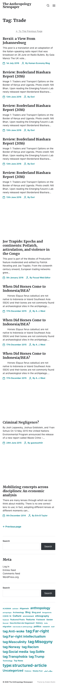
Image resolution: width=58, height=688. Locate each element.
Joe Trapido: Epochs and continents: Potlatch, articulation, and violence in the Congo (26, 247)
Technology (7, 661)
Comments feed (11, 573)
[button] (48, 5)
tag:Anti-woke (13, 631)
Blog (27, 612)
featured (6, 620)
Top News (18, 660)
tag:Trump (36, 656)
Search (6, 541)
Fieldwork (40, 620)
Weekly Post (38, 671)
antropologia (7, 612)
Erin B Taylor (41, 515)
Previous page (12, 526)
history (39, 623)
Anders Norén (50, 682)
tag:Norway (11, 647)
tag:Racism (30, 647)
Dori (33, 96)
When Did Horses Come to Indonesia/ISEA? (24, 288)
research (46, 627)
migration (7, 626)
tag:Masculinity (15, 642)
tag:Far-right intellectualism (24, 636)
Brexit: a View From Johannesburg (19, 41)
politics (37, 626)
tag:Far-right (37, 631)
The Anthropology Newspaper (17, 5)
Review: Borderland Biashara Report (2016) (27, 74)
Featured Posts (17, 619)
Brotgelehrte (47, 612)
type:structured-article (25, 665)
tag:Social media (15, 652)
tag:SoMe (37, 652)
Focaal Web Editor (41, 277)
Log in (6, 566)
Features (30, 619)
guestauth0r (37, 442)
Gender (49, 620)
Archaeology (18, 612)
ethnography (42, 616)
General (5, 623)
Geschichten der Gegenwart (22, 623)
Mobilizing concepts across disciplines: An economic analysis (25, 491)
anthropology (40, 608)
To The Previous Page (29, 31)
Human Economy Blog (39, 63)
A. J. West (40, 311)
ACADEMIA (7, 609)
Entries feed (9, 570)
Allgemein (24, 608)
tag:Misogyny (40, 641)
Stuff (52, 627)
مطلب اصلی (48, 671)
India (46, 623)
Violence (28, 671)
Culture (17, 615)
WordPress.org (11, 577)
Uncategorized (13, 670)
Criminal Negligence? (21, 422)
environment (28, 616)
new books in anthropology (22, 627)
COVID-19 (7, 616)
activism (15, 609)
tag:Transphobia (15, 656)
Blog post (36, 612)
